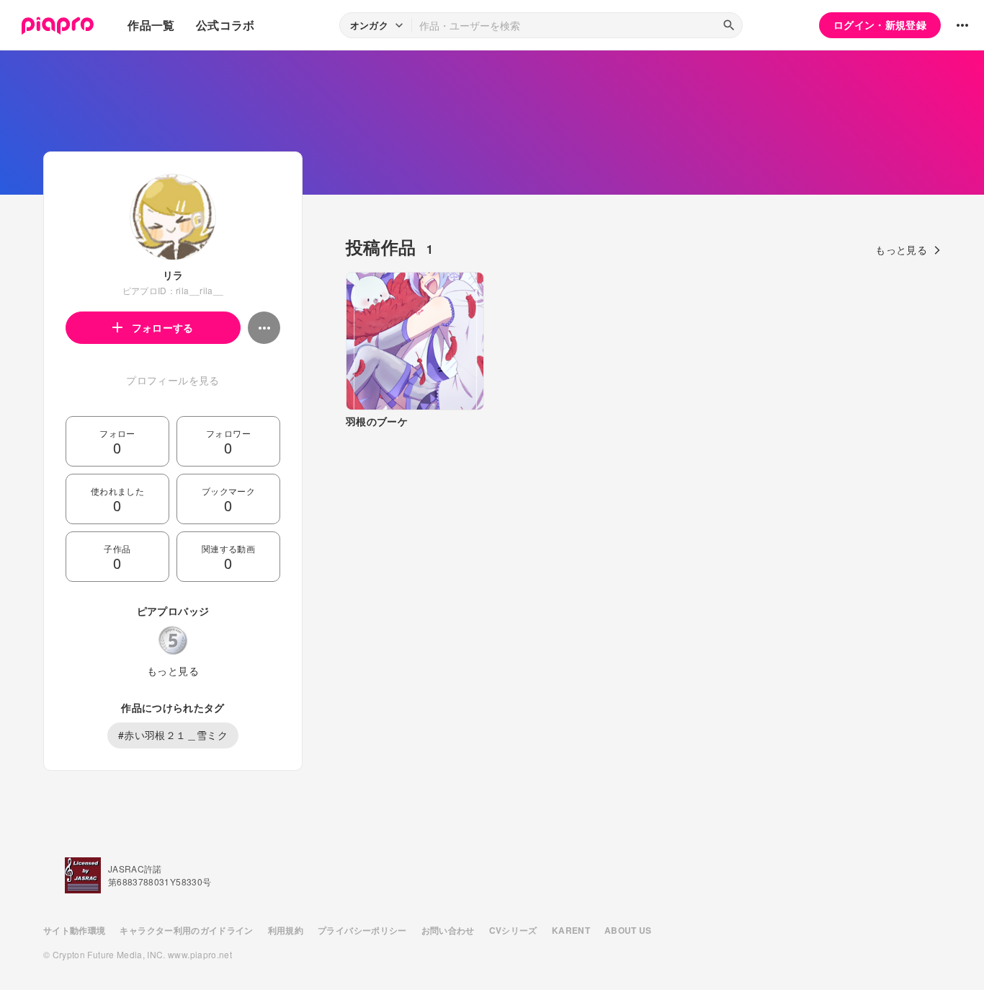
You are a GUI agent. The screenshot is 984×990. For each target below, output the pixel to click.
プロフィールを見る (172, 380)
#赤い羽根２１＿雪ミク (173, 735)
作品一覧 (151, 25)
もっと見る (173, 670)
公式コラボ (225, 25)
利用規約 (285, 930)
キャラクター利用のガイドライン (186, 930)
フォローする (163, 327)
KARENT (571, 930)
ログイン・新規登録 (879, 24)
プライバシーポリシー (362, 930)
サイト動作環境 (74, 930)
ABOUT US (628, 930)
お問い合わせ (448, 930)
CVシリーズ (513, 930)
